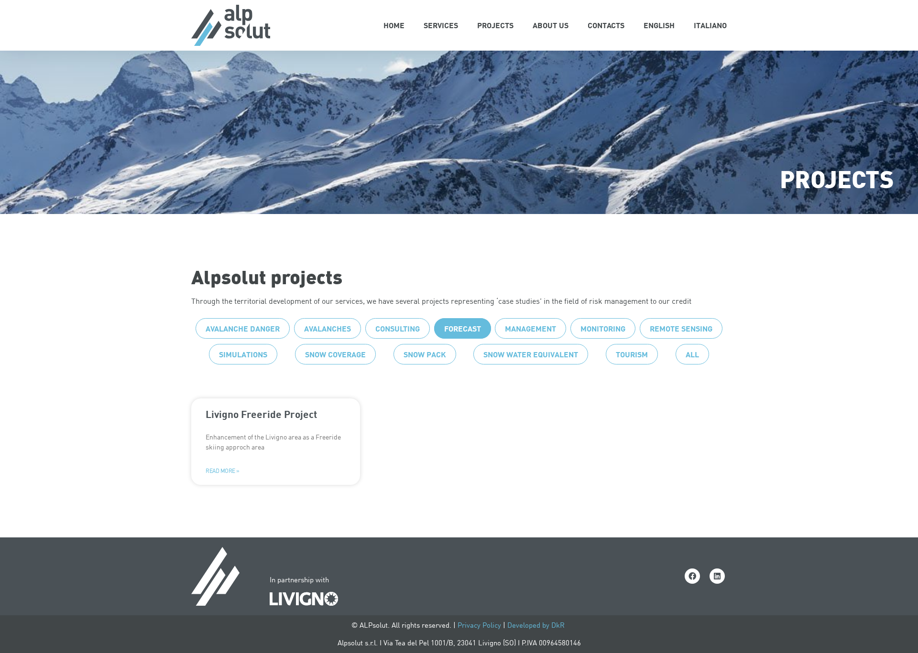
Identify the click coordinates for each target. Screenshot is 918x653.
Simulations (243, 354)
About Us (550, 25)
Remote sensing (681, 328)
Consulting (397, 328)
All (692, 354)
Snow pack (425, 354)
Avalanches (327, 328)
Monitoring (602, 328)
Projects (495, 25)
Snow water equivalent (530, 354)
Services (441, 25)
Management (530, 328)
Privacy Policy (479, 625)
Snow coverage (335, 354)
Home (393, 25)
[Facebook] (692, 576)
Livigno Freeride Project (261, 413)
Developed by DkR (537, 625)
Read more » (223, 470)
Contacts (606, 25)
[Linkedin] (717, 576)
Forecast (462, 328)
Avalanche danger (243, 328)
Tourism (632, 354)
